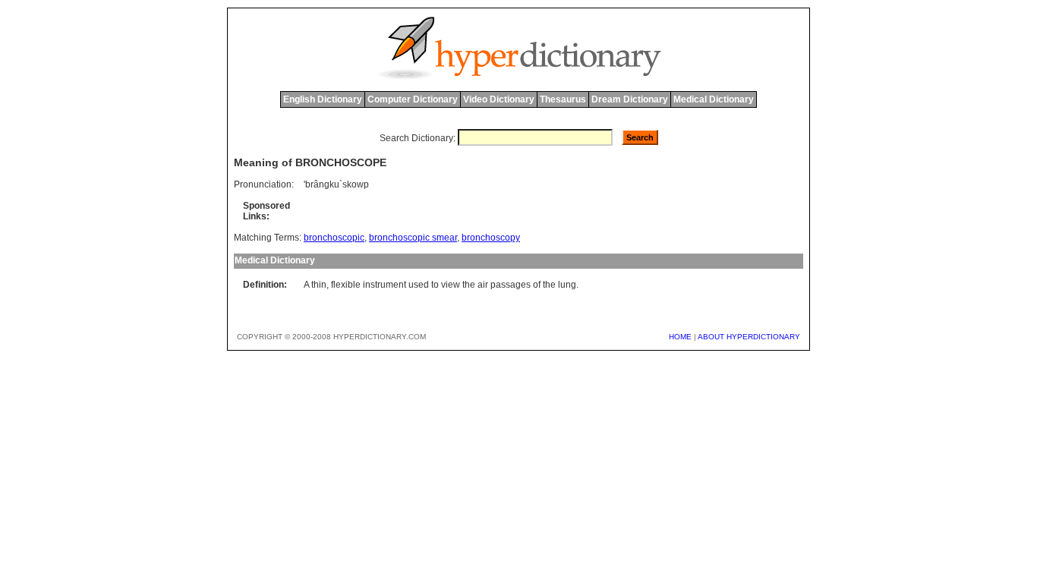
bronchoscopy (491, 237)
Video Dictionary (498, 99)
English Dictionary (322, 99)
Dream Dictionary (629, 99)
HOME (680, 336)
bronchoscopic (334, 237)
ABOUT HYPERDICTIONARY (749, 336)
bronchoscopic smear (413, 237)
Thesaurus (563, 99)
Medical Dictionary (713, 99)
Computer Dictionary (412, 99)
